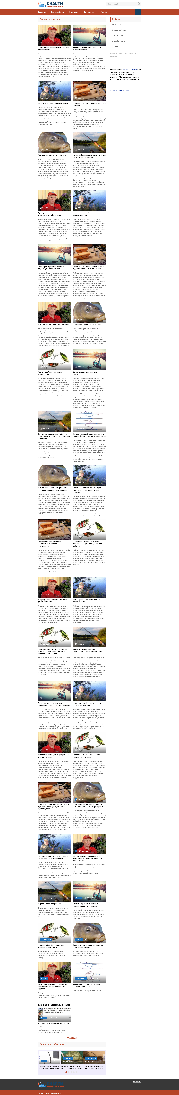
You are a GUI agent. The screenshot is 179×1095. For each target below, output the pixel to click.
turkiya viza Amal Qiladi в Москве (122, 53)
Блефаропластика (115, 66)
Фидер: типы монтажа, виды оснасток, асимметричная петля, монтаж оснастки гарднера (53, 986)
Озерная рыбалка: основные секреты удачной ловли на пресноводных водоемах (87, 490)
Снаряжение (74, 12)
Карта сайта (137, 1081)
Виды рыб (42, 12)
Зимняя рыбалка (57, 12)
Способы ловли (90, 12)
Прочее (104, 12)
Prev (39, 1057)
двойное (113, 56)
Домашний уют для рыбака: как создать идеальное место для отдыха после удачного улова (53, 806)
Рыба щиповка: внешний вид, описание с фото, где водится (93, 1067)
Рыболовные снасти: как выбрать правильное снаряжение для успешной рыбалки (88, 544)
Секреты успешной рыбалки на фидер (53, 103)
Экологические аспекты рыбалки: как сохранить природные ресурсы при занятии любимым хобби (52, 651)
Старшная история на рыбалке (49, 904)
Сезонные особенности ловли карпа (87, 325)
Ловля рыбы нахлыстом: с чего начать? (53, 155)
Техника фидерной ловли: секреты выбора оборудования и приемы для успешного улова (87, 858)
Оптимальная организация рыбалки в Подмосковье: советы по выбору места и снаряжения (54, 436)
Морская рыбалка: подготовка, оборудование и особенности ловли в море (87, 651)
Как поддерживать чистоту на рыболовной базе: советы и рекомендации (49, 544)
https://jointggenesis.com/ (119, 90)
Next (104, 1057)
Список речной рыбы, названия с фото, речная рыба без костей (71, 1067)
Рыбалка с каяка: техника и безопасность (54, 325)
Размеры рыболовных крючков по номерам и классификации (49, 1067)
